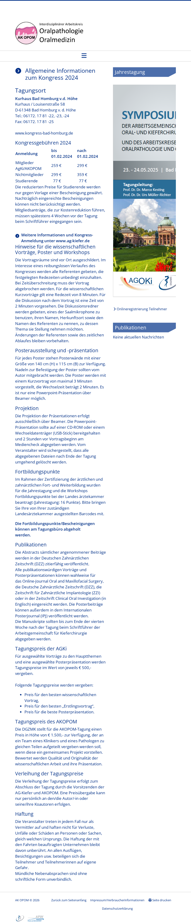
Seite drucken (161, 900)
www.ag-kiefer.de (73, 240)
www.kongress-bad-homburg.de (44, 133)
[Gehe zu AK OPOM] (50, 33)
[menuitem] (117, 900)
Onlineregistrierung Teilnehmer (141, 309)
